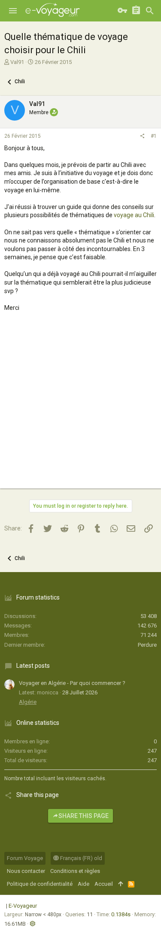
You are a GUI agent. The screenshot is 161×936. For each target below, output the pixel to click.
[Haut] (120, 884)
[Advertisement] (80, 407)
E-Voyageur (23, 906)
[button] (12, 11)
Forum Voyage (25, 858)
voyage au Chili (134, 215)
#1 (154, 136)
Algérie (27, 702)
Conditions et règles (75, 871)
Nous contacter (26, 871)
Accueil (103, 884)
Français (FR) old (80, 858)
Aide (83, 884)
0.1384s (121, 914)
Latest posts (33, 665)
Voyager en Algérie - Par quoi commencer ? (72, 683)
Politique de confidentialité (40, 884)
